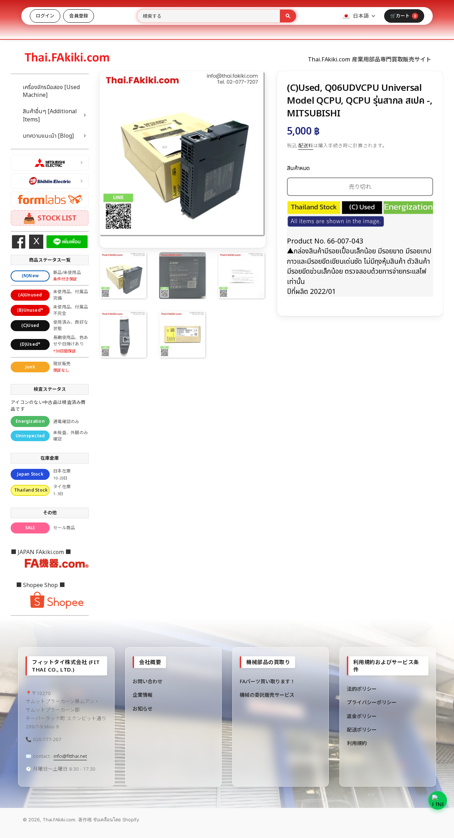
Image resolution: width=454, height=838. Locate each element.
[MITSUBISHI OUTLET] (50, 162)
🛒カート (403, 15)
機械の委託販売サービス (267, 694)
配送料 (305, 145)
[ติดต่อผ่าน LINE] (437, 800)
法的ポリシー (362, 688)
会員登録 (78, 15)
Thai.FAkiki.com (59, 819)
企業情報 (143, 694)
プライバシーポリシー (372, 702)
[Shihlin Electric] (50, 181)
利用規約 (357, 743)
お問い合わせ (147, 681)
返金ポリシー (362, 716)
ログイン (45, 15)
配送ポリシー (362, 729)
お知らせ (143, 708)
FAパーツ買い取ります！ (267, 681)
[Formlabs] (50, 199)
